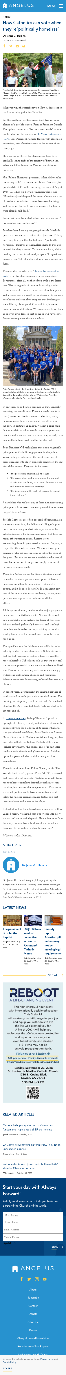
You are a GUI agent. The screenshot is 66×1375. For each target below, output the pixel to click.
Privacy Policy (47, 1359)
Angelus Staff (9, 941)
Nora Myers (8, 1154)
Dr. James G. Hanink (14, 35)
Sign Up (57, 1247)
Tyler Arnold (8, 1173)
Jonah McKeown (10, 1134)
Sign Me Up (9, 1243)
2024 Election (9, 851)
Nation (7, 17)
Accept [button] (7, 1368)
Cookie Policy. (10, 1362)
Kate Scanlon (30, 958)
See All (53, 975)
